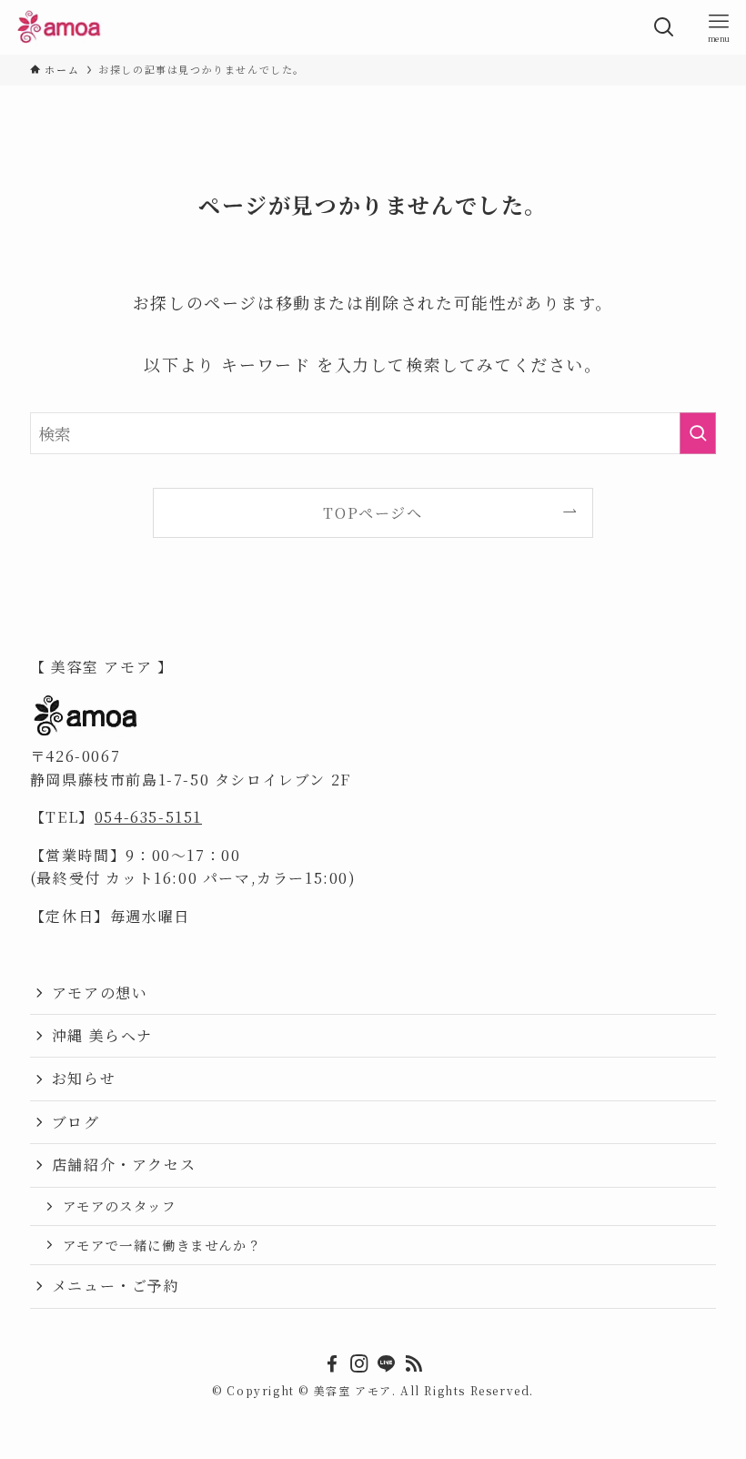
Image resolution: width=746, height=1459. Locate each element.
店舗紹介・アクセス (124, 1164)
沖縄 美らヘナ (102, 1035)
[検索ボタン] (664, 27)
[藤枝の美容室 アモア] (60, 27)
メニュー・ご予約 (116, 1285)
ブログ (76, 1121)
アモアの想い (100, 992)
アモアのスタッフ (119, 1205)
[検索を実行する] (698, 433)
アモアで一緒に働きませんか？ (162, 1244)
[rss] (414, 1363)
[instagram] (359, 1363)
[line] (387, 1363)
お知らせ (84, 1078)
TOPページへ (372, 512)
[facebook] (332, 1363)
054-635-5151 (148, 816)
